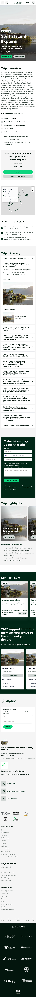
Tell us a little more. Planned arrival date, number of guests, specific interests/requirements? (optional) (16, 465)
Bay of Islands (5, 851)
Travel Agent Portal (7, 891)
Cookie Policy (9, 919)
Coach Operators (6, 907)
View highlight (9, 537)
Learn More (13, 675)
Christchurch (5, 838)
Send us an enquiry (7, 755)
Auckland (4, 835)
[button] (27, 195)
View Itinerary (19, 56)
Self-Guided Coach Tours (9, 875)
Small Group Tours (7, 878)
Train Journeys (6, 880)
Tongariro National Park (8, 854)
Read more (6, 279)
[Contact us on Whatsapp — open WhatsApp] (4, 765)
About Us (4, 896)
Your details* (7, 448)
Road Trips (4, 870)
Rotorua (3, 840)
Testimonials (5, 899)
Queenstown (5, 830)
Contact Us (4, 893)
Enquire (27, 644)
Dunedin (3, 843)
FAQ (2, 901)
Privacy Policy (2, 919)
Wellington (4, 846)
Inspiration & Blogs (7, 904)
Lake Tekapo (5, 849)
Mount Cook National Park (9, 857)
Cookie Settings (27, 919)
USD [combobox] (27, 2)
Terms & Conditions (17, 919)
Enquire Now (18, 172)
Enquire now (6, 56)
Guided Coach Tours (7, 872)
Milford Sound (5, 832)
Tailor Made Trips (6, 867)
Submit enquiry (12, 480)
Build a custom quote (18, 176)
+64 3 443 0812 (25, 774)
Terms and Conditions (8, 909)
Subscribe (8, 726)
